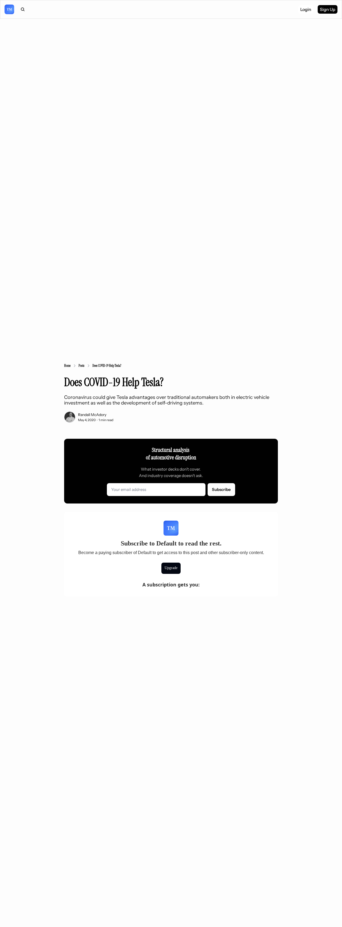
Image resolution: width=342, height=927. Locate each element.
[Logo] (9, 9)
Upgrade (171, 568)
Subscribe (221, 489)
